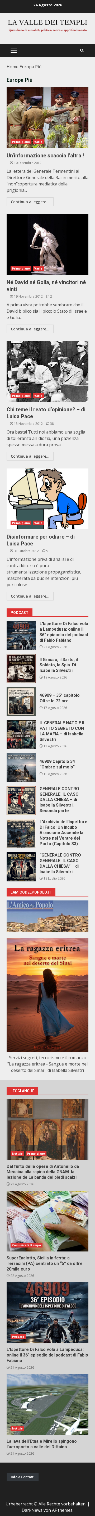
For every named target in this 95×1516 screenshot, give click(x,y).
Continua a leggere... (30, 201)
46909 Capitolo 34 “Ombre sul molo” (21, 767)
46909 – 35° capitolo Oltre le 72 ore (21, 701)
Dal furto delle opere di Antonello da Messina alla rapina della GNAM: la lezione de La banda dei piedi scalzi (47, 1129)
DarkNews (32, 1510)
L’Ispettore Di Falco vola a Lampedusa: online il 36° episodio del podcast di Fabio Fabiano (21, 635)
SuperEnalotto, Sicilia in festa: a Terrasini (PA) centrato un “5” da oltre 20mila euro (47, 1221)
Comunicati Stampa (26, 1245)
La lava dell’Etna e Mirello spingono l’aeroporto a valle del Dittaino (47, 1404)
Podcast (18, 1337)
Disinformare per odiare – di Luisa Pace (47, 498)
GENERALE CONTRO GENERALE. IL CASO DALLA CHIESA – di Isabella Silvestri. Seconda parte (21, 800)
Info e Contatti (23, 1476)
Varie (38, 142)
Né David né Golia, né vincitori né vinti (47, 244)
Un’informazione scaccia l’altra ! (47, 117)
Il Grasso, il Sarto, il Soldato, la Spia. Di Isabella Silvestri (21, 668)
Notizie (17, 1153)
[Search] (82, 50)
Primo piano (21, 142)
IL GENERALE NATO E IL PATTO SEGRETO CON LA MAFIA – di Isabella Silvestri (21, 734)
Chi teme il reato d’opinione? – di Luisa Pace (47, 371)
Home (12, 67)
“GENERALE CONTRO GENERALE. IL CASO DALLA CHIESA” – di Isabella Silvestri (21, 866)
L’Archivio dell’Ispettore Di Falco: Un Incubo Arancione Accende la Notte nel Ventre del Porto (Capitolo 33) (21, 833)
